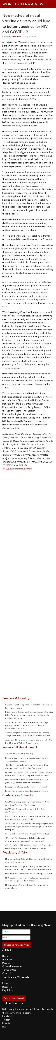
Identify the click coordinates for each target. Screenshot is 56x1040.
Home (5, 956)
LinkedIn (6, 1023)
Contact (6, 973)
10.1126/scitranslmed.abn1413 (17, 468)
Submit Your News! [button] (14, 998)
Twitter (6, 1019)
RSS (4, 1026)
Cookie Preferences (12, 966)
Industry (6, 983)
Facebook (7, 1016)
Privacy (6, 962)
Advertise (7, 959)
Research (16, 36)
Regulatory (7, 990)
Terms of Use (9, 969)
